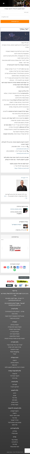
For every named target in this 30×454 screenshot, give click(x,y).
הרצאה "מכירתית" (14, 376)
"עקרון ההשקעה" (14, 349)
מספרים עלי (15, 439)
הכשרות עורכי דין (14, 331)
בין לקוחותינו (15, 442)
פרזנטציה (14, 373)
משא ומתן (14, 400)
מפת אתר (14, 444)
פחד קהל (14, 397)
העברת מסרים (14, 404)
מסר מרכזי (14, 378)
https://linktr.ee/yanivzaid (22, 168)
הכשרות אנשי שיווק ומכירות (14, 327)
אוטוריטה (14, 384)
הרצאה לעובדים (15, 411)
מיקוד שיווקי (15, 313)
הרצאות (15, 360)
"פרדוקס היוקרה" (14, 387)
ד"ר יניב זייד (24, 177)
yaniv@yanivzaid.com (22, 149)
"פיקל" (14, 354)
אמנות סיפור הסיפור (15, 415)
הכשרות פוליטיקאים (15, 336)
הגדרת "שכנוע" (14, 420)
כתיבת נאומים (14, 402)
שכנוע (14, 395)
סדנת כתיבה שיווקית (16, 209)
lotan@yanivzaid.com (23, 153)
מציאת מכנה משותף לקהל (14, 422)
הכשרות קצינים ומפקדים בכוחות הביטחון (15, 338)
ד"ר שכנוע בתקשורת (23, 277)
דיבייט (14, 393)
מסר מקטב (14, 424)
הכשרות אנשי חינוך (14, 334)
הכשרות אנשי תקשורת (14, 329)
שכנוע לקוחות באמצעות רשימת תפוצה (14, 316)
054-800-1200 (9, 298)
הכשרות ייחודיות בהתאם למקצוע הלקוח (14, 367)
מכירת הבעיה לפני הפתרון (14, 347)
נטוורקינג (14, 431)
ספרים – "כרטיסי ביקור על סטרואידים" (14, 311)
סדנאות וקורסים (15, 362)
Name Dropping (14, 351)
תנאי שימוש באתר (14, 446)
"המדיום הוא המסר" (15, 318)
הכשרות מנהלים (15, 324)
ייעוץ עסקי (14, 365)
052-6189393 (8, 303)
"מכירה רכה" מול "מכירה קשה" (14, 345)
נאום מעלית (15, 433)
